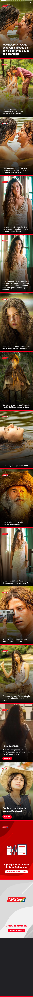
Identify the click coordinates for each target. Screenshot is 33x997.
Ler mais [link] (7, 758)
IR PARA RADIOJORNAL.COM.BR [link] (16, 871)
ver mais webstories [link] (17, 930)
